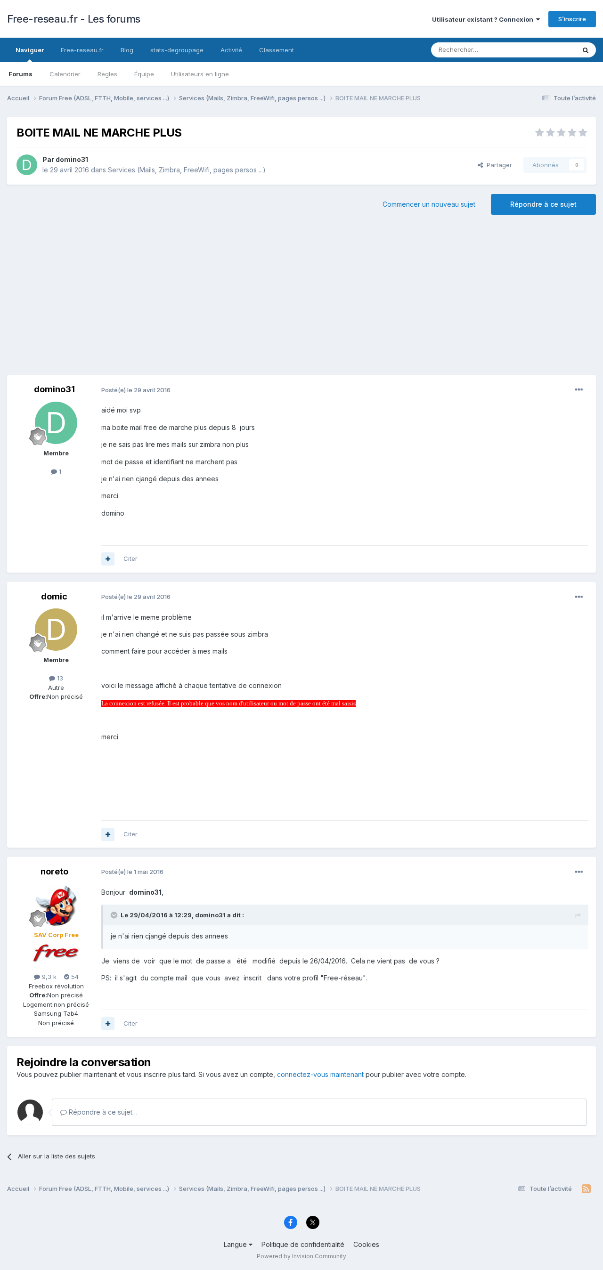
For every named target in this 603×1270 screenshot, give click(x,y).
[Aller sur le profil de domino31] (26, 164)
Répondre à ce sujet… (102, 1112)
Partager (497, 165)
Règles (107, 74)
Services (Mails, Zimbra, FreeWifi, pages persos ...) (187, 170)
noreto (54, 871)
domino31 (72, 159)
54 (74, 976)
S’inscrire (572, 19)
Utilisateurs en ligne (200, 74)
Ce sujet (550, 49)
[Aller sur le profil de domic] (56, 629)
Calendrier (65, 74)
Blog (127, 50)
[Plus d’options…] (579, 390)
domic (54, 596)
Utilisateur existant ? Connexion (484, 19)
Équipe (144, 74)
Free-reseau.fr (82, 50)
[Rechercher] (585, 49)
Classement (276, 50)
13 (59, 678)
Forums (20, 74)
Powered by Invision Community (301, 1256)
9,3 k (48, 976)
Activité (231, 50)
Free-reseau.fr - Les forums (73, 19)
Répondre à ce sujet (543, 204)
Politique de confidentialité (302, 1244)
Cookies (366, 1244)
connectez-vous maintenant (320, 1074)
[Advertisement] (301, 299)
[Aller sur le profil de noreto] (56, 904)
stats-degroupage (177, 50)
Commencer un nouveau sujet (429, 204)
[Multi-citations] (107, 559)
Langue (236, 1244)
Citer (130, 558)
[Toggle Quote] (115, 915)
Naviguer (30, 50)
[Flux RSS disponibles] (586, 1189)
